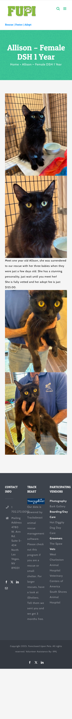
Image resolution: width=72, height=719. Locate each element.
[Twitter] (12, 582)
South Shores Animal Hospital (58, 597)
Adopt (27, 24)
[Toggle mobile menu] (65, 8)
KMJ (55, 651)
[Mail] (6, 588)
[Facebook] (6, 582)
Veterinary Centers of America (56, 581)
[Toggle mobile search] (58, 8)
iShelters (33, 597)
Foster (18, 24)
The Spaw (56, 543)
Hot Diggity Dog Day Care (57, 528)
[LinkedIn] (17, 582)
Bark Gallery (57, 506)
